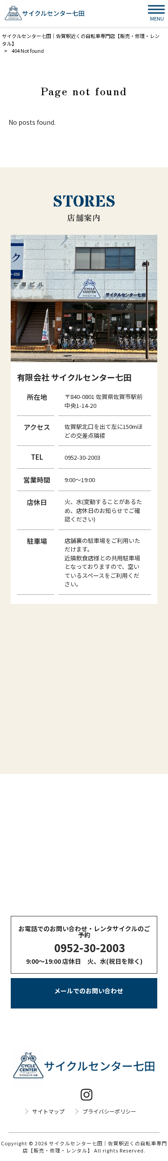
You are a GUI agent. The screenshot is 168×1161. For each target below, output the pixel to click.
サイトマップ (48, 1111)
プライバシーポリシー (109, 1111)
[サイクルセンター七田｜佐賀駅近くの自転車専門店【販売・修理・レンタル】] (44, 13)
